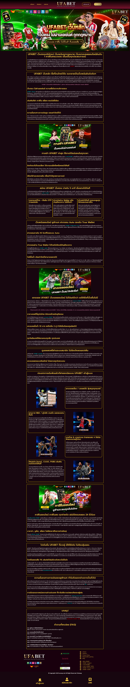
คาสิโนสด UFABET (35, 534)
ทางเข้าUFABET (69, 156)
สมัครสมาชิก (67, 682)
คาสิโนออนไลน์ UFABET (34, 518)
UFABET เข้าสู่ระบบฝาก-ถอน (72, 225)
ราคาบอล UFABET (48, 317)
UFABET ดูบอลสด (38, 354)
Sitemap (79, 673)
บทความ (46, 4)
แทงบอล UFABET (77, 301)
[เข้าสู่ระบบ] (40, 680)
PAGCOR (70, 603)
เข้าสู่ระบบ (40, 683)
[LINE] (90, 679)
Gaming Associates (77, 596)
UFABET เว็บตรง (31, 92)
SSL (86, 584)
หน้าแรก (32, 4)
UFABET (72, 66)
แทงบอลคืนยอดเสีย (47, 570)
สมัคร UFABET (45, 193)
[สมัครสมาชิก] (67, 679)
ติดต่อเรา (39, 4)
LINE (90, 682)
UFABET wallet (44, 248)
